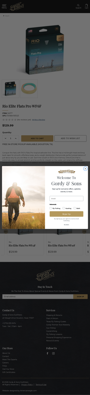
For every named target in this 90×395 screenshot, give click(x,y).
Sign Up (66, 214)
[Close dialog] (85, 168)
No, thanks (66, 224)
